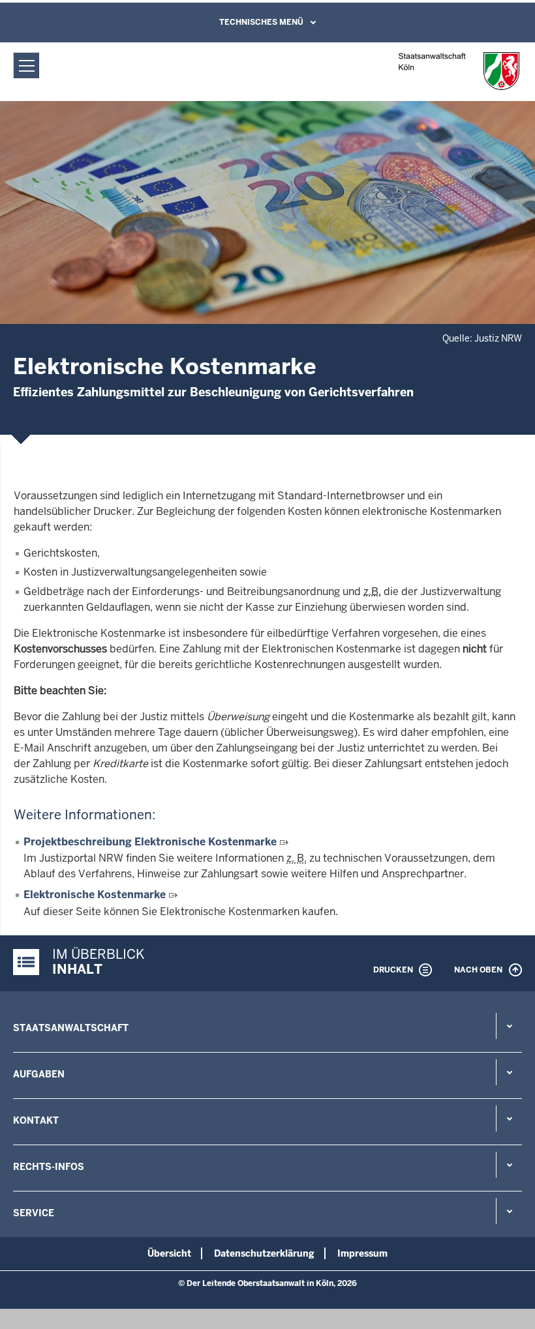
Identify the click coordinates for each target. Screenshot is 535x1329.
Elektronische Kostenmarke (94, 894)
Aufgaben (39, 1074)
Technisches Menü (261, 22)
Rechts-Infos (48, 1167)
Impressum (362, 1253)
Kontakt (36, 1120)
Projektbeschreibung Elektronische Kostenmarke (150, 842)
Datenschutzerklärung (264, 1253)
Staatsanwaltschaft (71, 1028)
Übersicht (169, 1253)
